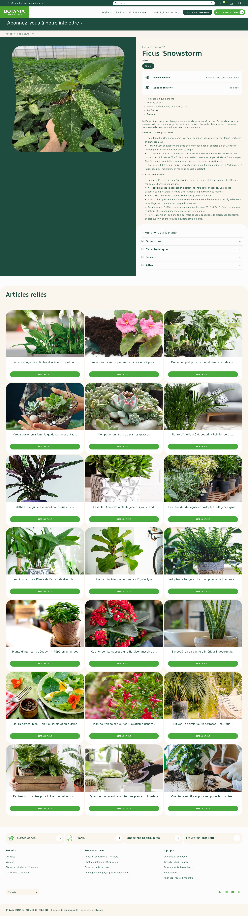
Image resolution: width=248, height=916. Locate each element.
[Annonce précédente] (8, 3)
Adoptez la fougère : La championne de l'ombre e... (203, 579)
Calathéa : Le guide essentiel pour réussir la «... (44, 507)
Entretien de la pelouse (97, 867)
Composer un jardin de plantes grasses (124, 434)
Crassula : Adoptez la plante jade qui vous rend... (124, 507)
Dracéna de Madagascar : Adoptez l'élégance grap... (203, 507)
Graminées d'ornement (18, 872)
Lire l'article (45, 374)
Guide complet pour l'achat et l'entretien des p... (203, 362)
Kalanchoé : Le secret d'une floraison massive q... (124, 651)
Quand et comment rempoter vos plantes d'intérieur (124, 796)
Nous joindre (170, 872)
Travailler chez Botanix (176, 862)
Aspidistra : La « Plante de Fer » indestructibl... (45, 579)
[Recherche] (212, 3)
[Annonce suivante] (108, 3)
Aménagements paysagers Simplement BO (107, 872)
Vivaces (10, 862)
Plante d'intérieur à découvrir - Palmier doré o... (203, 434)
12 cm (148, 66)
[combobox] (164, 3)
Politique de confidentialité (64, 910)
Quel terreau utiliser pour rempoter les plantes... (203, 796)
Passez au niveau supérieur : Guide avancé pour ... (124, 362)
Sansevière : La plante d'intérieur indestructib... (203, 651)
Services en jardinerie (175, 856)
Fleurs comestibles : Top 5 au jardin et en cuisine (45, 724)
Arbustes (10, 856)
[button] (108, 12)
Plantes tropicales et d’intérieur (22, 867)
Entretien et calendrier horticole (101, 856)
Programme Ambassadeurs (178, 867)
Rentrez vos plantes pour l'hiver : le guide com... (45, 796)
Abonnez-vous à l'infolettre (178, 877)
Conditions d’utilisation (92, 910)
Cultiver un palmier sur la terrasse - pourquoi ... (203, 724)
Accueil (9, 34)
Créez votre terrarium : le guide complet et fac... (45, 434)
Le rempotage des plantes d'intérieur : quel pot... (45, 362)
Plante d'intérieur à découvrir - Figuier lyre (124, 579)
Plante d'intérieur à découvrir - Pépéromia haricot (45, 651)
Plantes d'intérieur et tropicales (101, 862)
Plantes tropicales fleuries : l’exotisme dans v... (124, 724)
